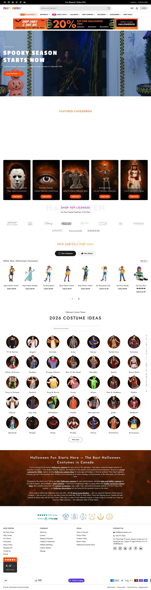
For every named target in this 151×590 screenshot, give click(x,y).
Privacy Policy (81, 535)
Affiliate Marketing (46, 545)
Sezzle (5, 554)
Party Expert (12, 587)
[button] (132, 8)
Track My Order (143, 2)
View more (75, 440)
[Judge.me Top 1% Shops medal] (100, 516)
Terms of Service (82, 532)
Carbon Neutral (45, 548)
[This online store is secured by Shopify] (38, 580)
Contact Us (7, 551)
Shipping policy (143, 587)
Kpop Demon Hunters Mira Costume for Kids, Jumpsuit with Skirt (67, 285)
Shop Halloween (12, 73)
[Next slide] (78, 298)
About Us (43, 532)
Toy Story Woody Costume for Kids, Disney (122, 285)
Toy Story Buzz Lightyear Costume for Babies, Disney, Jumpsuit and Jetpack (141, 285)
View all (143, 261)
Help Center (7, 535)
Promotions (7, 542)
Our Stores (7, 538)
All (146, 336)
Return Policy (7, 545)
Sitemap (42, 551)
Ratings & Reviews (46, 538)
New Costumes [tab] (67, 253)
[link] (120, 223)
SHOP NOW (17, 196)
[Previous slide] (72, 298)
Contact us (133, 2)
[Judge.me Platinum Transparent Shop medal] (83, 516)
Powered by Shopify (23, 587)
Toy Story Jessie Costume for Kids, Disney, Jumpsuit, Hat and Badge (48, 285)
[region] (76, 2)
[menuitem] (20, 532)
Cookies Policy (82, 538)
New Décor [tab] (88, 253)
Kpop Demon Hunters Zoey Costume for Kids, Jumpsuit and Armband (85, 285)
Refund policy (111, 587)
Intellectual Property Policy (86, 545)
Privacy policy (121, 587)
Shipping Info (7, 548)
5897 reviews (10, 570)
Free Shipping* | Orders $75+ (75, 2)
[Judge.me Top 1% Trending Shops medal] (109, 516)
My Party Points (8, 532)
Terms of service (132, 587)
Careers (43, 535)
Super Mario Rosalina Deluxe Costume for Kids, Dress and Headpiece (30, 285)
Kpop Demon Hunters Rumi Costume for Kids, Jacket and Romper (11, 285)
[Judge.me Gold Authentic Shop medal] (92, 516)
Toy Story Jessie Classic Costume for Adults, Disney (104, 285)
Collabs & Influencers (47, 542)
